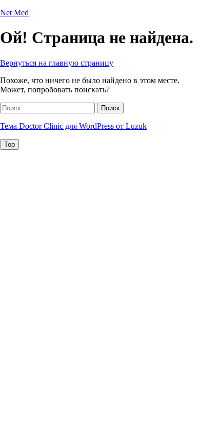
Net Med (14, 12)
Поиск (110, 108)
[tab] (9, 144)
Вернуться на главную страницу (56, 62)
